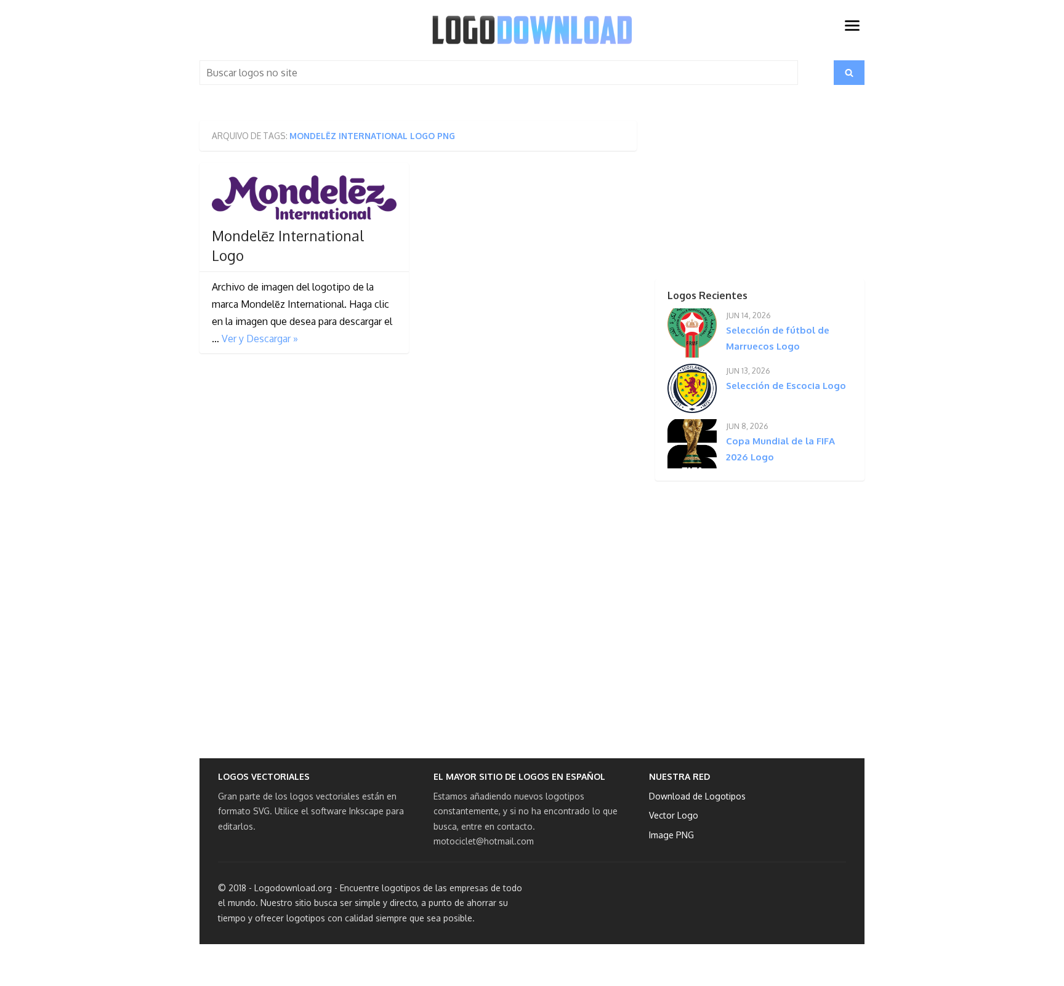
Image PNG (671, 835)
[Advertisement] (738, 198)
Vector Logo (673, 815)
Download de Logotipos (697, 796)
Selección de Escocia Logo (786, 385)
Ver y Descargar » (260, 338)
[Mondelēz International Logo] (304, 197)
